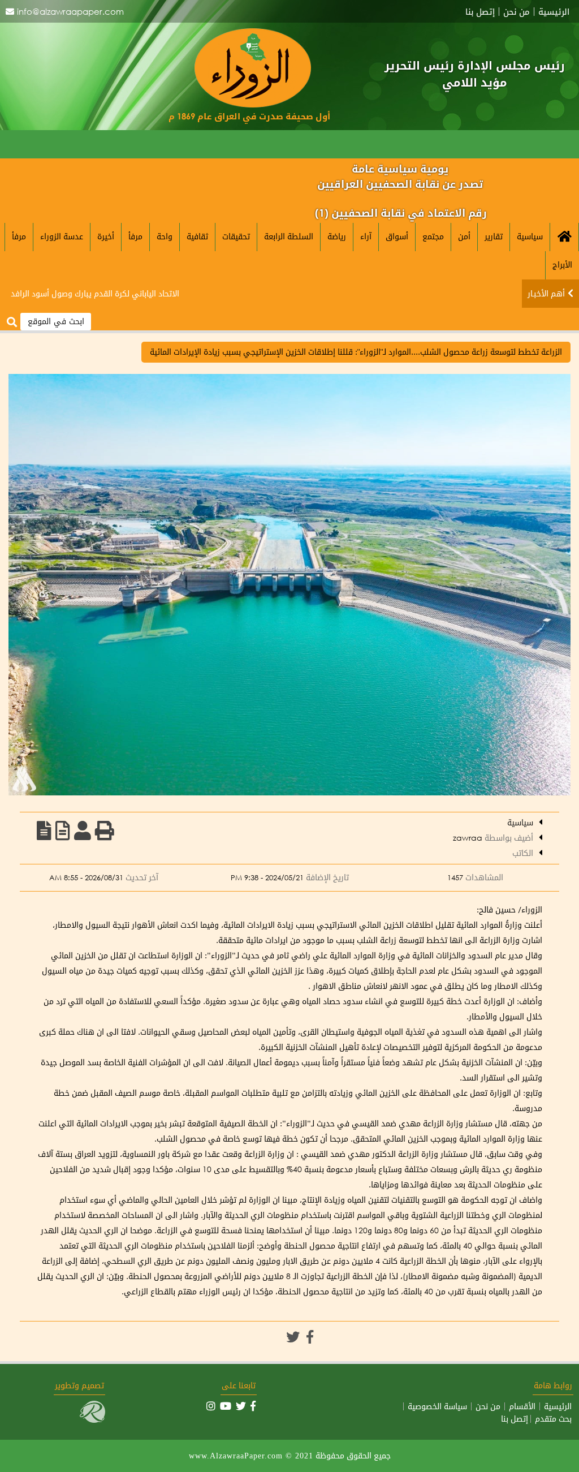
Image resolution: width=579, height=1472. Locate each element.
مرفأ (135, 236)
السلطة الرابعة (288, 236)
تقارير (494, 236)
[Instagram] (210, 1406)
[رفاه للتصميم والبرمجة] (92, 1419)
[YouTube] (225, 1406)
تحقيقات (236, 236)
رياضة (336, 236)
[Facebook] (309, 1337)
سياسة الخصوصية (437, 1406)
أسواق (397, 236)
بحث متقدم (553, 1419)
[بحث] (12, 322)
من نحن (516, 11)
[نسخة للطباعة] (104, 830)
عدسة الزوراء (61, 236)
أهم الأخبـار (546, 293)
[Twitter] (293, 1337)
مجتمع (433, 236)
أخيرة (105, 236)
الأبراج (562, 264)
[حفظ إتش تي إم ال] (62, 830)
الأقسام (522, 1406)
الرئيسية (553, 11)
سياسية (530, 236)
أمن (464, 236)
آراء (365, 236)
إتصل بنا (480, 11)
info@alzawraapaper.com (70, 11)
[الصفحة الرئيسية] (564, 237)
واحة (164, 236)
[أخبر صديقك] (82, 830)
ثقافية (197, 236)
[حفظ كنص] (44, 830)
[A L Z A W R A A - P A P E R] (253, 104)
